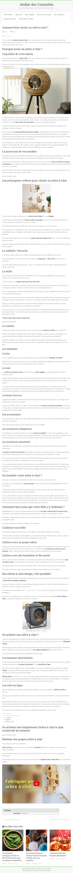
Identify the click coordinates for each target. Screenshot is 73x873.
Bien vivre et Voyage (44, 15)
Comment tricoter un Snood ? (60, 820)
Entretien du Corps (10, 19)
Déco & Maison (59, 15)
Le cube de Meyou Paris (32, 590)
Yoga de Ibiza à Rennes (11, 820)
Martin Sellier (23, 676)
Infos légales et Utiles (26, 19)
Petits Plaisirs (8, 15)
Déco (14, 32)
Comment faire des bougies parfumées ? (58, 854)
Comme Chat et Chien (13, 716)
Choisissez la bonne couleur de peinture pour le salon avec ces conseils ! (36, 857)
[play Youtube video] (36, 783)
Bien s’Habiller (29, 15)
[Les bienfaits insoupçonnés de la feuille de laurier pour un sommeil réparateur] (12, 830)
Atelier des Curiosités (36, 4)
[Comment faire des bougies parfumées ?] (60, 830)
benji (5, 32)
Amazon (8, 714)
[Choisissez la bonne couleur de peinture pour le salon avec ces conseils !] (36, 830)
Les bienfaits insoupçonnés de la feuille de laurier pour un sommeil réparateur (12, 857)
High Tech (19, 15)
